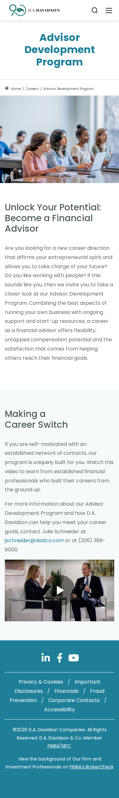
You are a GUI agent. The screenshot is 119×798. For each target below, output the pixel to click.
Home (15, 88)
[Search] (94, 10)
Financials (66, 691)
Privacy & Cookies (41, 681)
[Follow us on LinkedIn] (46, 657)
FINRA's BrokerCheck (92, 767)
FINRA (53, 746)
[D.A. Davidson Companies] (34, 10)
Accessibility (59, 709)
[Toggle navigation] (108, 10)
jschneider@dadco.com (34, 540)
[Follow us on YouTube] (73, 657)
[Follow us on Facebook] (60, 657)
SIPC (66, 746)
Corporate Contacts (74, 700)
